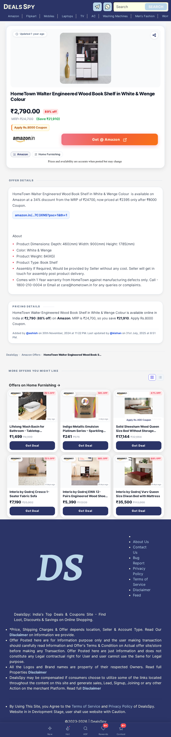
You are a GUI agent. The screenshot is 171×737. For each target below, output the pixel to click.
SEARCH (156, 6)
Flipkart (31, 16)
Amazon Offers (31, 354)
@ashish (32, 333)
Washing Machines (115, 16)
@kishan (116, 333)
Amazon (13, 16)
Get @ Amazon (106, 139)
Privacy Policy (139, 571)
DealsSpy (12, 354)
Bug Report (139, 560)
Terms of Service (140, 582)
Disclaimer (141, 590)
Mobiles (49, 16)
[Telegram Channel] (98, 6)
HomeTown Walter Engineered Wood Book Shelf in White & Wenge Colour (73, 354)
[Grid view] (152, 377)
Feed (137, 595)
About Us (141, 541)
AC (94, 16)
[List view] (160, 377)
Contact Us (140, 550)
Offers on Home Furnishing (34, 385)
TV (82, 16)
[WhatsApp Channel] (107, 6)
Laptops (67, 16)
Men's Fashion (145, 16)
